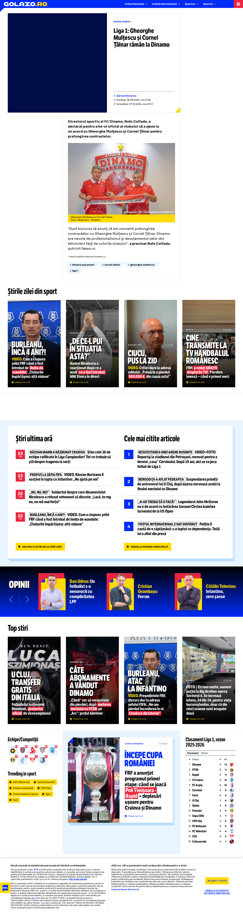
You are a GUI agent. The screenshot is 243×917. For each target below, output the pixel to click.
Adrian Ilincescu (126, 95)
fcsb (15, 800)
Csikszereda (199, 841)
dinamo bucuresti (23, 788)
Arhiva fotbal (122, 21)
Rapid (195, 775)
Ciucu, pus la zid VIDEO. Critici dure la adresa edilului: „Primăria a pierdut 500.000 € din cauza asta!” (150, 343)
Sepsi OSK (198, 816)
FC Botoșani (199, 826)
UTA (194, 836)
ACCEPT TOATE (217, 880)
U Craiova (197, 780)
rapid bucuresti (46, 782)
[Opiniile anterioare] (11, 600)
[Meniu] (238, 4)
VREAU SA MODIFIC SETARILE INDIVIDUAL (217, 892)
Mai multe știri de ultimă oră (42, 546)
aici (33, 898)
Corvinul (197, 790)
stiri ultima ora (21, 782)
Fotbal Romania (134, 3)
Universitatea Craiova (25, 794)
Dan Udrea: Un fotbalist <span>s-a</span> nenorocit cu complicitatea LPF (72, 591)
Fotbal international (164, 3)
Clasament (193, 753)
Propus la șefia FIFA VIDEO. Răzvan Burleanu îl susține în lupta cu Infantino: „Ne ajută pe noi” (66, 477)
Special (208, 3)
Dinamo (196, 764)
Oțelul (195, 805)
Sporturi (190, 3)
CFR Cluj (46, 788)
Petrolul (197, 811)
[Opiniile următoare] (27, 600)
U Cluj (195, 800)
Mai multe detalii (78, 879)
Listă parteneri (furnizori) (125, 889)
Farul (195, 795)
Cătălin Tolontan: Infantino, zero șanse (209, 591)
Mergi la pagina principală (149, 546)
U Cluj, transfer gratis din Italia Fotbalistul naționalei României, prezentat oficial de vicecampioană (34, 680)
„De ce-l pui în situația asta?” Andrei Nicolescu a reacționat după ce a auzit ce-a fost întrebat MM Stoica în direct (92, 343)
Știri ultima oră (34, 438)
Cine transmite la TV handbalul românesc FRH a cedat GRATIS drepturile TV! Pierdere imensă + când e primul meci (208, 343)
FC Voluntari (199, 831)
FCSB (195, 770)
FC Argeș (197, 785)
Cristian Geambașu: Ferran (141, 591)
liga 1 (48, 794)
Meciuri (204, 753)
